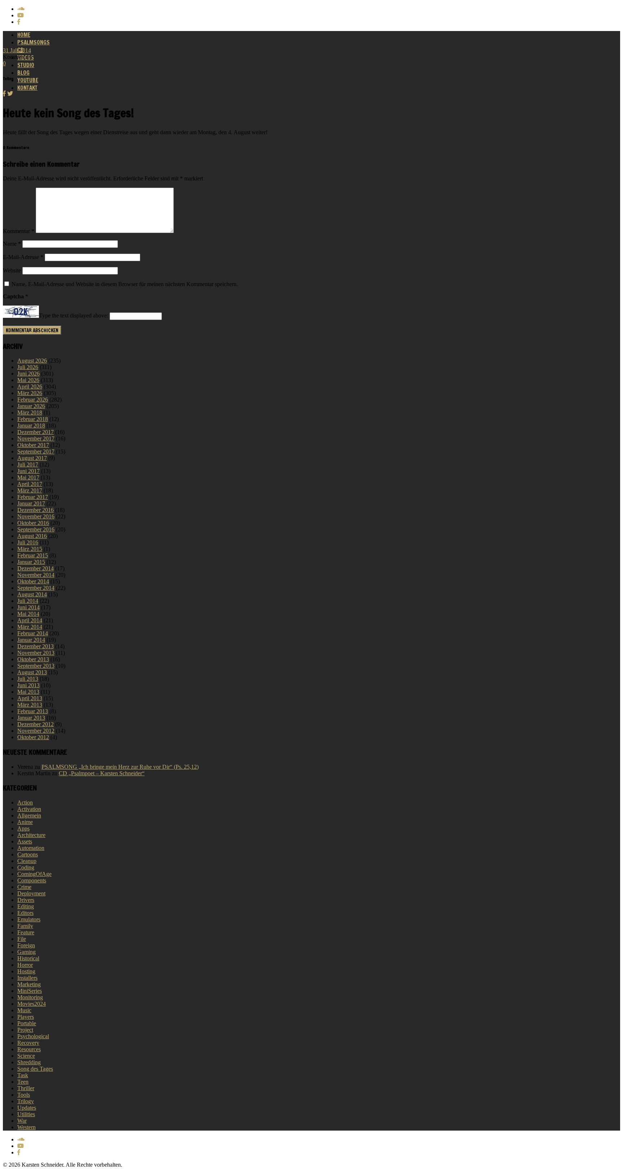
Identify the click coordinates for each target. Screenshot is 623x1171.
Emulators (28, 919)
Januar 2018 (31, 425)
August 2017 (32, 458)
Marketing (29, 984)
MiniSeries (29, 991)
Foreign (26, 945)
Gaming (26, 952)
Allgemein (29, 815)
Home (23, 35)
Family (25, 926)
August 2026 (32, 361)
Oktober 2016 (33, 523)
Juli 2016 (27, 542)
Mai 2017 (28, 477)
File (21, 939)
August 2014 (32, 594)
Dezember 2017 (35, 432)
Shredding (29, 1062)
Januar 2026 (31, 406)
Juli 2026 (27, 367)
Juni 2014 (28, 607)
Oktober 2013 (33, 659)
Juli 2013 (27, 679)
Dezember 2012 (35, 724)
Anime (25, 822)
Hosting (26, 971)
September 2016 (35, 529)
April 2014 (29, 620)
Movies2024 (31, 1004)
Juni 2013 (28, 685)
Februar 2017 (32, 497)
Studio (25, 65)
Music (24, 1010)
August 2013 (32, 672)
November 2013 (35, 653)
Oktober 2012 (33, 737)
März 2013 (29, 705)
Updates (26, 1108)
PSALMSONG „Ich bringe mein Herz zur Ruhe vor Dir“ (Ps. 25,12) (120, 767)
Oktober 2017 (33, 445)
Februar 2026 (32, 399)
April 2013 (29, 698)
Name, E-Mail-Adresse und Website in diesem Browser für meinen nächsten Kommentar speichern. (125, 284)
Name (12, 244)
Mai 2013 (28, 692)
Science (26, 1056)
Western (26, 1127)
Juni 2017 (28, 471)
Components (31, 880)
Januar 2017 (31, 503)
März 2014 (29, 627)
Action (25, 802)
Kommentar (18, 231)
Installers (27, 978)
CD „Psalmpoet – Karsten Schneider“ (102, 773)
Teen (22, 1082)
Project (25, 1030)
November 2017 (35, 438)
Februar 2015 (32, 555)
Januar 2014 (31, 640)
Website (12, 270)
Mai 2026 (28, 380)
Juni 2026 (28, 373)
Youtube (27, 80)
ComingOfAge (34, 874)
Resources (29, 1049)
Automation (30, 848)
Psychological (33, 1036)
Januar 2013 (31, 718)
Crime (24, 887)
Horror (25, 965)
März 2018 (29, 412)
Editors (25, 913)
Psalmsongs (33, 42)
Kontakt (27, 88)
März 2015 (29, 549)
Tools (23, 1095)
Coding (25, 867)
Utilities (26, 1114)
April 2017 (29, 484)
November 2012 (35, 731)
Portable (26, 1023)
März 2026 (29, 393)
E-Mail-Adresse (23, 257)
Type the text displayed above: (73, 316)
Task (22, 1075)
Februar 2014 (32, 633)
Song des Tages (35, 1069)
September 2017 (35, 451)
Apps (23, 828)
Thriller (25, 1088)
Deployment (31, 893)
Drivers (25, 900)
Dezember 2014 (35, 568)
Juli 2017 (27, 464)
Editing (25, 906)
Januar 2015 (31, 562)
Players (25, 1017)
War (22, 1121)
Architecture (31, 835)
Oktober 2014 (33, 581)
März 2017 (29, 490)
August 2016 (32, 536)
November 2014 (35, 575)
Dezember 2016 (35, 510)
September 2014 (35, 588)
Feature (25, 932)
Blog (23, 72)
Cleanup (26, 861)
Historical (28, 958)
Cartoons (27, 854)
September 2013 (35, 666)
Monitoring (30, 997)
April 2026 (29, 386)
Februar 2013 (32, 711)
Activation (29, 809)
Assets (24, 841)
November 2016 (35, 516)
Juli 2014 (27, 601)
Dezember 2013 (35, 646)
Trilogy (25, 1101)
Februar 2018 (32, 419)
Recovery (28, 1043)
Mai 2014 (28, 614)
